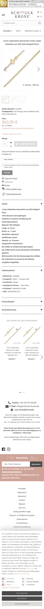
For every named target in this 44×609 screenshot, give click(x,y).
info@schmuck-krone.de (27, 406)
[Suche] (39, 23)
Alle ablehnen (22, 598)
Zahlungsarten (22, 519)
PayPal (8, 584)
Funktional (30, 584)
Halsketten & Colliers (32, 31)
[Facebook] (3, 449)
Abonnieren (36, 464)
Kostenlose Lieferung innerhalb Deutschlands (17, 128)
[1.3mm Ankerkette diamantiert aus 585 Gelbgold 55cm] (22, 69)
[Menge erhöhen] (11, 143)
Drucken (7, 185)
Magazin (22, 504)
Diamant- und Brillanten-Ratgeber (22, 515)
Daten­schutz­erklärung (21, 574)
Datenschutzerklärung (22, 527)
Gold (17, 31)
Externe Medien (32, 581)
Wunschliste (41, 12)
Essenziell (10, 578)
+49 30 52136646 (28, 402)
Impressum (30, 568)
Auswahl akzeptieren (22, 604)
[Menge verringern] (11, 146)
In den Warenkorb (27, 144)
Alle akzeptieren (22, 593)
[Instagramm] (8, 449)
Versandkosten (22, 523)
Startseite (6, 31)
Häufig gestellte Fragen (22, 512)
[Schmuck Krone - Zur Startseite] (22, 14)
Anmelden (22, 489)
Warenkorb (41, 16)
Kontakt (22, 500)
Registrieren (22, 492)
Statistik (29, 578)
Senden (7, 172)
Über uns (22, 508)
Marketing (10, 581)
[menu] (3, 15)
